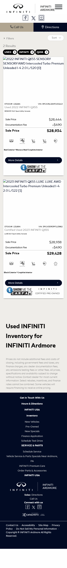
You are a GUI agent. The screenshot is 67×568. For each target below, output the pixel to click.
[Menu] (58, 7)
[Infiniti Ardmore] (31, 8)
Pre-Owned (32, 426)
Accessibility (29, 525)
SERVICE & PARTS (32, 445)
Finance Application (32, 436)
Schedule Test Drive (32, 440)
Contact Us (12, 525)
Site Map (43, 525)
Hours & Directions (32, 403)
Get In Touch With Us (32, 397)
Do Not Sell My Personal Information (36, 528)
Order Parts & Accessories (32, 470)
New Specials (32, 431)
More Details (15, 160)
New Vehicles (32, 421)
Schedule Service (32, 451)
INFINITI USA (32, 409)
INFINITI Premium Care (32, 466)
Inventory (32, 415)
